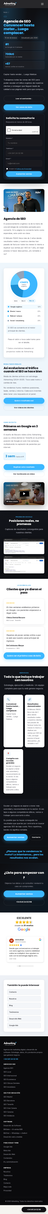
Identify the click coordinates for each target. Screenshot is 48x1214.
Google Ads (13, 1025)
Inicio (5, 12)
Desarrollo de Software (12, 1125)
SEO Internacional (10, 1076)
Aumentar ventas (24, 174)
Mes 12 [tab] (31, 301)
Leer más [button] (12, 959)
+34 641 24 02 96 (24, 902)
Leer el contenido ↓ (24, 99)
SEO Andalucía (9, 1116)
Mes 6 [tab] (23, 301)
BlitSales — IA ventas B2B (13, 1129)
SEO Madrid (8, 1097)
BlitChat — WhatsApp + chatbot (15, 1133)
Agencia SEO (8, 1068)
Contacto (36, 837)
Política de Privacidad (23, 169)
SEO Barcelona (9, 1101)
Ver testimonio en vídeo (24, 474)
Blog (11, 1005)
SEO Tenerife (9, 1104)
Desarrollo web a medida (13, 1137)
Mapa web (7, 1187)
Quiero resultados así (24, 401)
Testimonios (14, 1012)
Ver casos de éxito (24, 107)
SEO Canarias (9, 1112)
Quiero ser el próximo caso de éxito (24, 655)
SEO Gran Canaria (10, 1108)
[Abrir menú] (42, 4)
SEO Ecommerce (10, 1079)
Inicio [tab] (15, 301)
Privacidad (7, 1190)
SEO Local (7, 1072)
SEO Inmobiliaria (9, 1087)
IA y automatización (11, 1162)
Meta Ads (7, 1150)
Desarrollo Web (15, 1019)
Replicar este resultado (24, 467)
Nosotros (12, 999)
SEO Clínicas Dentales (12, 1083)
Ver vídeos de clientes (24, 408)
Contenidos (8, 1158)
